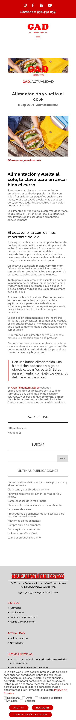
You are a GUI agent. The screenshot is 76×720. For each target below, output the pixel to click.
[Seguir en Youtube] (49, 5)
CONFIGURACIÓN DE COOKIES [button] (30, 714)
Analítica (12, 700)
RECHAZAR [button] (42, 707)
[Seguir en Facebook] (32, 5)
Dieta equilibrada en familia (24, 529)
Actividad (15, 608)
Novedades (14, 432)
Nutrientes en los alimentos (24, 520)
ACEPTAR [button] (18, 707)
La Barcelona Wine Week (23, 533)
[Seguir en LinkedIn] (41, 5)
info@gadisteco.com (46, 592)
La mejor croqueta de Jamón (25, 537)
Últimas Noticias (17, 428)
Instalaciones (17, 612)
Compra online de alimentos (25, 525)
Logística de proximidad (23, 617)
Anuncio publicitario (50, 697)
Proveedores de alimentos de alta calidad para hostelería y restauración (36, 515)
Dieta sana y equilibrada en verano (28, 489)
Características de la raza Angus (27, 500)
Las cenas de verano (20, 509)
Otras (29, 697)
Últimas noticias (47, 105)
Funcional (29, 700)
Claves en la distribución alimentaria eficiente (35, 505)
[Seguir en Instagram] (25, 5)
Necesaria (13, 697)
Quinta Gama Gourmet (22, 621)
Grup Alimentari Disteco (25, 387)
